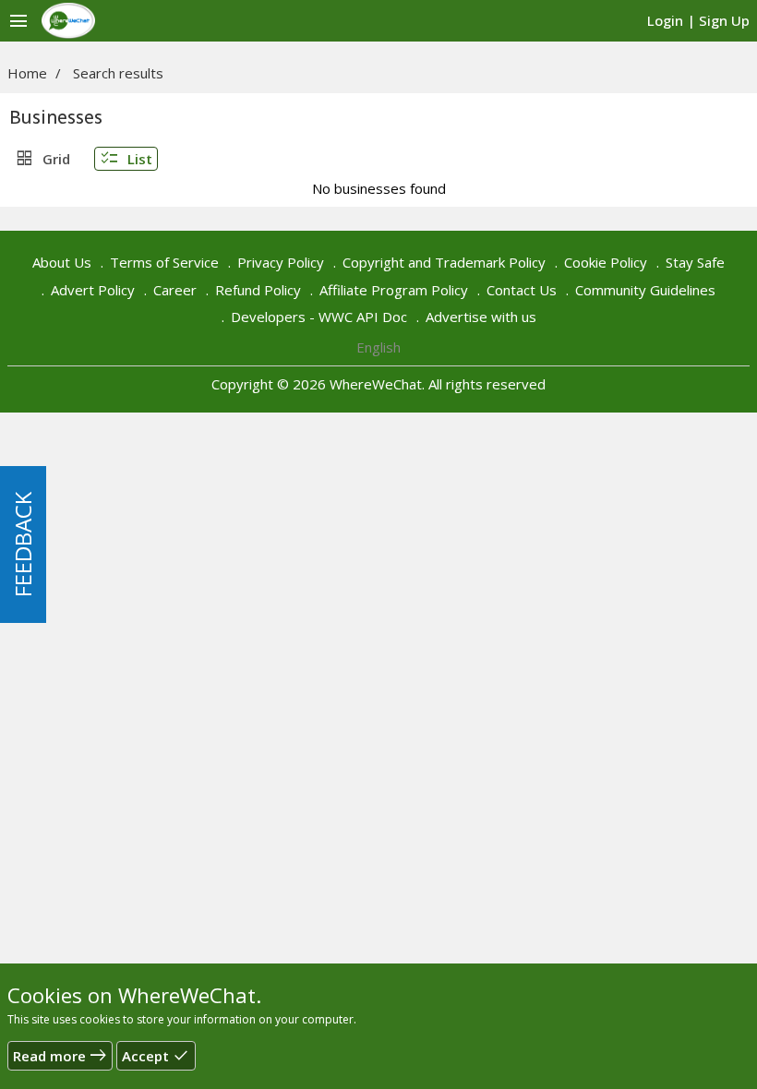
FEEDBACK (22, 544)
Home (27, 73)
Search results (118, 73)
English (378, 347)
